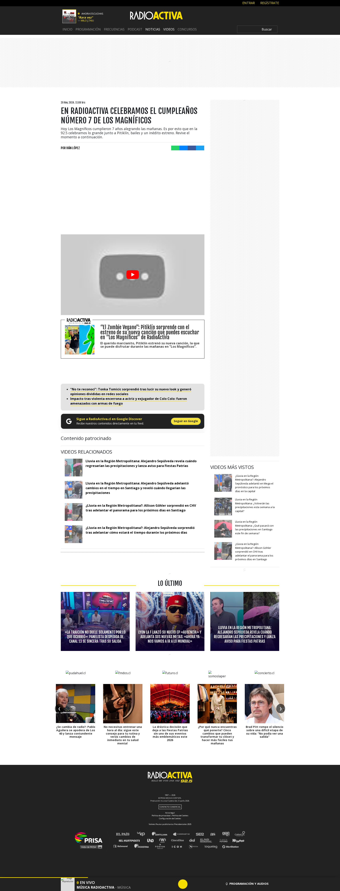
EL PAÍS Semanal (208, 840)
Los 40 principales (144, 834)
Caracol (240, 834)
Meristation (231, 846)
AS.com (212, 834)
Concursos (187, 29)
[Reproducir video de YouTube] (132, 274)
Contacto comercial (170, 807)
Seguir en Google (186, 421)
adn (225, 834)
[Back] (164, 884)
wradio (163, 840)
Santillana (162, 834)
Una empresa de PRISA (90, 837)
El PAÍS (125, 834)
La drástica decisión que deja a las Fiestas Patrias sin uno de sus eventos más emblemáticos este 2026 (170, 733)
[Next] (201, 884)
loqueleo (212, 846)
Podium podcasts (161, 846)
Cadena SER (200, 834)
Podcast (135, 29)
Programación (88, 29)
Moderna (142, 846)
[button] (44, 877)
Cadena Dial (193, 840)
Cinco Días (178, 840)
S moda (194, 846)
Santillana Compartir (183, 834)
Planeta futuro (222, 840)
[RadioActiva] (156, 15)
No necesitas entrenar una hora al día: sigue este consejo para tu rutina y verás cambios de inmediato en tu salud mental (123, 735)
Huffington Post (130, 840)
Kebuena (236, 840)
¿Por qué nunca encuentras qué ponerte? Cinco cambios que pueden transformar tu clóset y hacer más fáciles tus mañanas (217, 735)
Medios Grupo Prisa (90, 847)
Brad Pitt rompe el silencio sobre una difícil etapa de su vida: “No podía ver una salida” (264, 731)
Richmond (122, 846)
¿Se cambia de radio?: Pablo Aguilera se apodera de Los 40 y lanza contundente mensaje (75, 731)
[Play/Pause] (183, 884)
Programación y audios (249, 883)
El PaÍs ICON (178, 846)
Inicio (67, 29)
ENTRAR (248, 3)
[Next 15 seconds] (192, 884)
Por (70, 148)
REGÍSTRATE (269, 3)
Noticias (152, 29)
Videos (169, 29)
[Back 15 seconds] (173, 884)
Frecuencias (114, 29)
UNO (152, 840)
